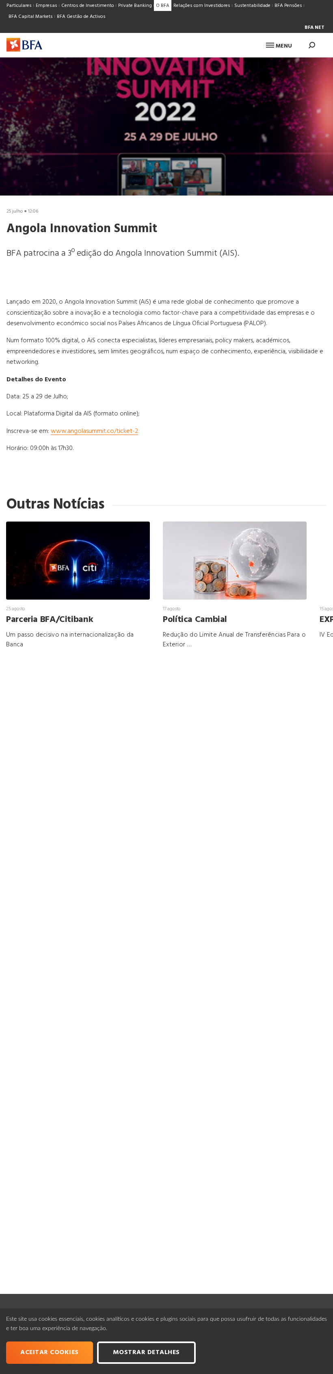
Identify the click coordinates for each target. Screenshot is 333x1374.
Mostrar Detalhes (146, 1352)
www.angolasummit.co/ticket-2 (94, 431)
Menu (283, 46)
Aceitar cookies (49, 1352)
